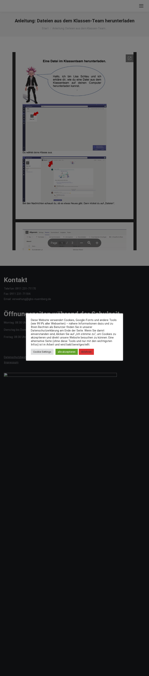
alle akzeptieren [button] (66, 351)
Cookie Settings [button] (42, 351)
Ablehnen (86, 351)
